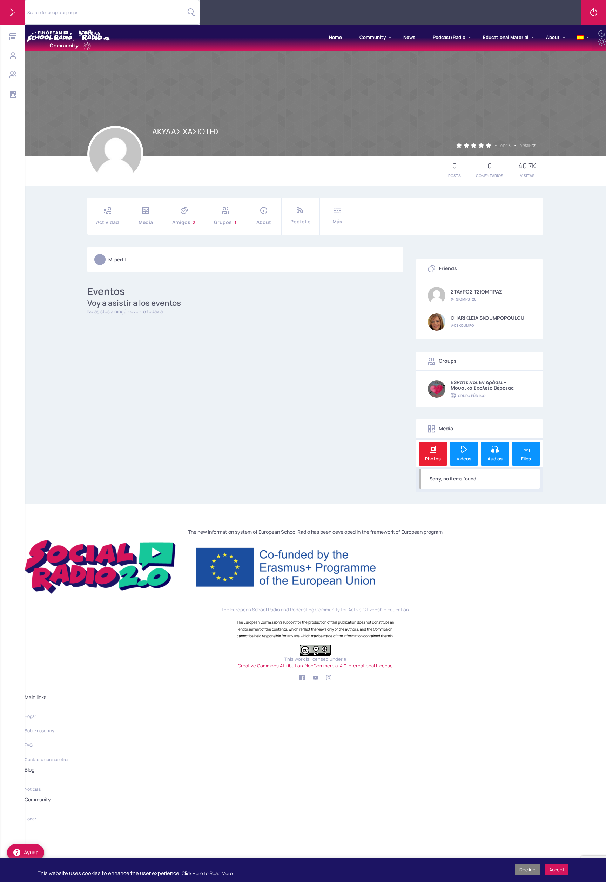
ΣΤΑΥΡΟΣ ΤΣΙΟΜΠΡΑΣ (476, 292)
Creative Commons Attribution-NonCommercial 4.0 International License (315, 665)
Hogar (30, 716)
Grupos (225, 222)
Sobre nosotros (39, 731)
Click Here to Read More (207, 873)
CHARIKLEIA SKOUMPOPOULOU (487, 318)
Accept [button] (556, 870)
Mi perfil (117, 259)
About (553, 37)
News (409, 37)
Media (146, 222)
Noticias (33, 789)
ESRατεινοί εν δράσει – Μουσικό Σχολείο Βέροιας (482, 385)
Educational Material (505, 37)
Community (372, 37)
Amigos (183, 222)
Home (335, 37)
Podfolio (300, 221)
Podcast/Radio (449, 37)
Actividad (107, 222)
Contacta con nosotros (47, 759)
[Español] (580, 37)
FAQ (29, 745)
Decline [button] (527, 870)
